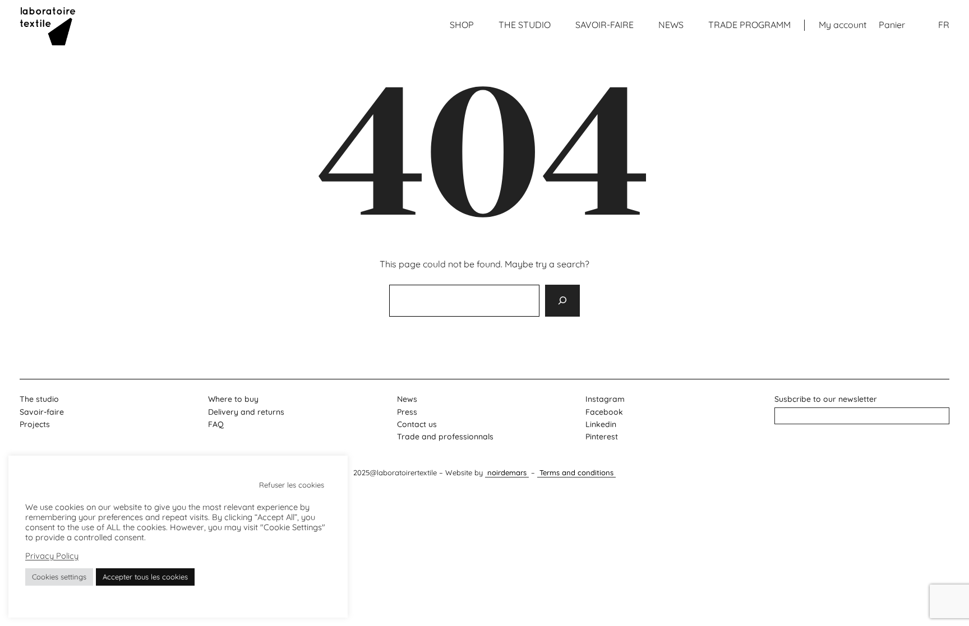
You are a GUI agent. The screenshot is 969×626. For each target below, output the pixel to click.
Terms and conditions (576, 472)
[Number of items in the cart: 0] (892, 25)
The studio (39, 399)
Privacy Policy (52, 556)
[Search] (562, 300)
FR (943, 24)
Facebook (604, 412)
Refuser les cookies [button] (291, 484)
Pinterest (601, 437)
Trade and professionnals (445, 437)
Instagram (605, 399)
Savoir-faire (42, 412)
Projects (35, 424)
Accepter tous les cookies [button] (145, 576)
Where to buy (233, 399)
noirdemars (507, 472)
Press (407, 412)
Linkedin (600, 424)
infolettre (862, 415)
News (407, 399)
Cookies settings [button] (59, 576)
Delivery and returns (246, 412)
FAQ (216, 424)
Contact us (417, 424)
